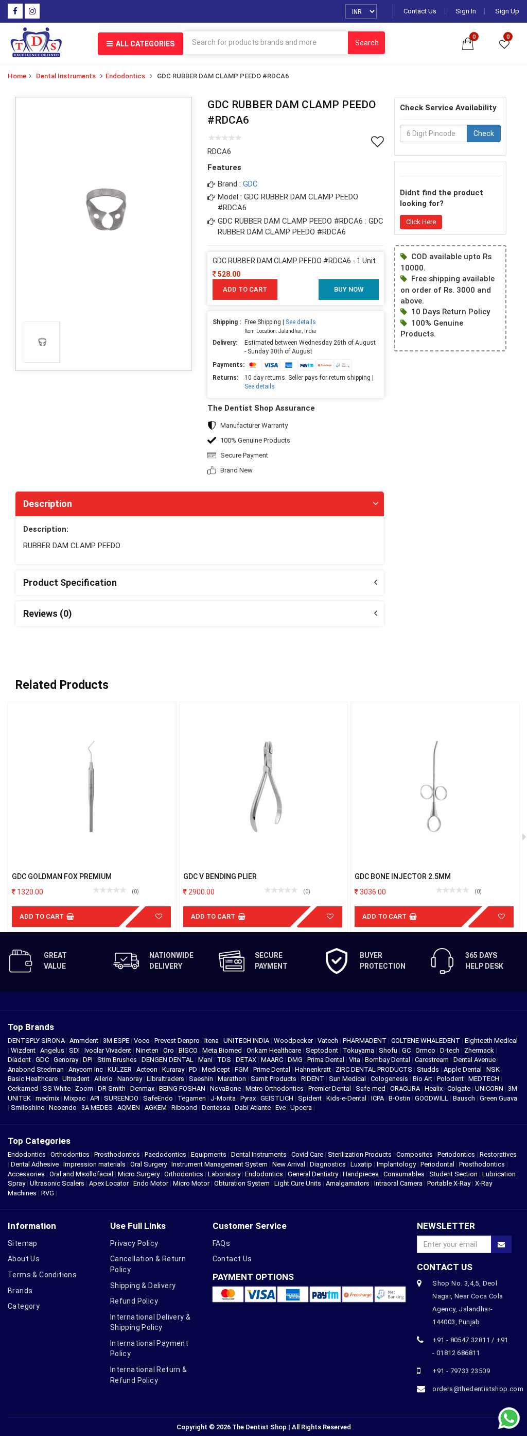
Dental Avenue (475, 1059)
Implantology (396, 1164)
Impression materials (94, 1164)
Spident (310, 1098)
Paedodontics (165, 1154)
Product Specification (70, 582)
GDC (250, 184)
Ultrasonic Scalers (57, 1183)
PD (194, 1069)
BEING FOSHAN (183, 1088)
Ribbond (185, 1107)
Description (47, 503)
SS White (57, 1088)
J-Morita (223, 1098)
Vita (355, 1059)
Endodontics (125, 76)
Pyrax (248, 1098)
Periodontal (437, 1164)
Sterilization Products (360, 1154)
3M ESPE (117, 1040)
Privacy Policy (134, 1243)
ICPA (378, 1098)
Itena (212, 1040)
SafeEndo (158, 1098)
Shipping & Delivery (143, 1285)
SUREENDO (122, 1098)
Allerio (104, 1079)
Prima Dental (326, 1059)
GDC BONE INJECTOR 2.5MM (403, 876)
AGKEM (156, 1107)
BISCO (189, 1050)
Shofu (389, 1050)
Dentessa (217, 1107)
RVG (47, 1193)
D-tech (450, 1050)
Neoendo (63, 1107)
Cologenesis (390, 1079)
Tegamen (192, 1098)
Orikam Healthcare (275, 1050)
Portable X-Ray (448, 1183)
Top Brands (31, 1027)
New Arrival (288, 1164)
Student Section (453, 1174)
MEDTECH (484, 1079)
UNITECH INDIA (247, 1040)
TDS (225, 1059)
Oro (169, 1050)
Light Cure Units (297, 1183)
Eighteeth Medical (491, 1040)
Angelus (53, 1050)
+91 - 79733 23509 (461, 1371)
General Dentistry (313, 1174)
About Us (24, 1259)
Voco (142, 1040)
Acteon (147, 1069)
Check (483, 133)
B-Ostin (400, 1098)
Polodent (451, 1079)
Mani (206, 1059)
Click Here (421, 222)
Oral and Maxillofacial (81, 1174)
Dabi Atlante (253, 1107)
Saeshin (202, 1079)
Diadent (20, 1059)
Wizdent (24, 1050)
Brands (20, 1291)
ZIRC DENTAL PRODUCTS (375, 1069)
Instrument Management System (219, 1164)
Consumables (404, 1174)
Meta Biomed (222, 1050)
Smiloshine (28, 1107)
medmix (48, 1098)
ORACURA (405, 1088)
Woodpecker (294, 1040)
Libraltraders (166, 1079)
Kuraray (174, 1069)
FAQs (222, 1243)
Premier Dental (330, 1088)
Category (24, 1306)
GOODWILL (432, 1098)
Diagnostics (328, 1164)
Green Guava (498, 1098)
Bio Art (423, 1079)
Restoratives (498, 1154)
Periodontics (456, 1154)
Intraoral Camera (398, 1183)
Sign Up (507, 11)
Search (367, 43)
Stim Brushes (117, 1059)
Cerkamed (24, 1088)
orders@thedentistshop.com (472, 1389)
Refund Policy (134, 1301)
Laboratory (224, 1174)
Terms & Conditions (42, 1275)
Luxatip (361, 1164)
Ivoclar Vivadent (108, 1050)
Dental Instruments (66, 76)
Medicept (217, 1069)
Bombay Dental (388, 1059)
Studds (429, 1069)
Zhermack (480, 1050)
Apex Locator (109, 1183)
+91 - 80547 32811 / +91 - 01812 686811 (470, 1346)
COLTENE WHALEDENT (426, 1040)
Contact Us (419, 11)
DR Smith (112, 1088)
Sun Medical (348, 1079)
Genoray (67, 1059)
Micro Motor (191, 1183)
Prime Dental (272, 1069)
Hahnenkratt (313, 1069)
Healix (434, 1088)
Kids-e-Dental (347, 1098)
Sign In (465, 11)
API (95, 1098)
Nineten (148, 1050)
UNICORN (490, 1088)
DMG (296, 1059)
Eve (281, 1107)
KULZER (120, 1069)
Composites (414, 1154)
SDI (75, 1050)
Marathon (233, 1079)
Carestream (432, 1059)
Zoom (85, 1088)
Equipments (208, 1154)
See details (301, 322)
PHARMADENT (365, 1040)
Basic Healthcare (33, 1079)
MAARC (273, 1059)
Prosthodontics (117, 1154)
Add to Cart (245, 289)
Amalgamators (348, 1183)
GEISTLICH (277, 1098)
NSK (493, 1069)
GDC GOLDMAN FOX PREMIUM (62, 876)
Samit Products (274, 1079)
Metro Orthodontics (275, 1088)
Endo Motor (150, 1183)
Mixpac (75, 1098)
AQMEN (129, 1107)
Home (17, 76)
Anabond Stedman (36, 1069)
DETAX (247, 1059)
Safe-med (371, 1088)
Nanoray (130, 1079)
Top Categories (39, 1141)
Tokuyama (359, 1050)
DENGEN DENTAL (168, 1059)
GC (407, 1050)
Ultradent (76, 1079)
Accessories (26, 1174)
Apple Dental (463, 1069)
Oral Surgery (148, 1164)
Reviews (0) (47, 613)
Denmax (143, 1088)
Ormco (426, 1050)
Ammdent (84, 1040)
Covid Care (307, 1154)
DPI (88, 1059)
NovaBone (226, 1088)
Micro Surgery (139, 1174)
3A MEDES (97, 1107)
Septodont (323, 1050)
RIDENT (313, 1079)
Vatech (329, 1040)
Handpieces (361, 1174)
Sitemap (23, 1243)
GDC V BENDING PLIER (220, 876)
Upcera (301, 1107)
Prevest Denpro (177, 1040)
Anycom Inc (86, 1069)
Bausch (465, 1098)
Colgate (459, 1088)
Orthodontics (70, 1154)
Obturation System (242, 1183)
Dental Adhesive (35, 1164)
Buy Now (348, 289)
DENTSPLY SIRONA (37, 1040)
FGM (242, 1069)
